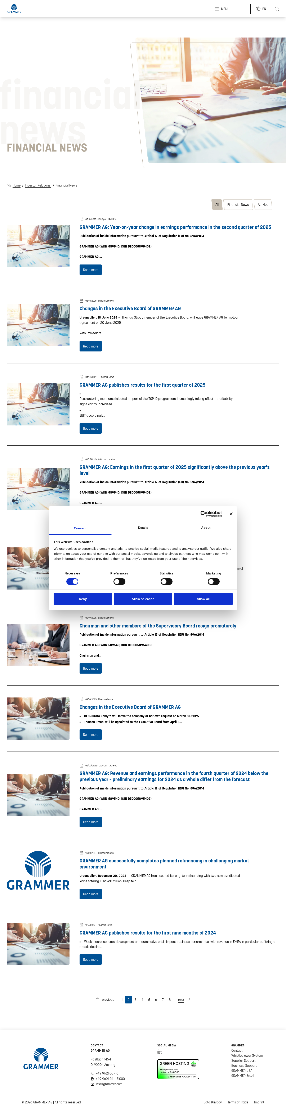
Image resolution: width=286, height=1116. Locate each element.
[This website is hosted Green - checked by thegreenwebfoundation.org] (178, 1069)
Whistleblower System (247, 1055)
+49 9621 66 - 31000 (110, 1079)
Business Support (244, 1065)
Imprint (259, 1102)
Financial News (238, 204)
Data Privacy (213, 1102)
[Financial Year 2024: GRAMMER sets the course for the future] (38, 568)
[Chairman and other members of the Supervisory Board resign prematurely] (38, 645)
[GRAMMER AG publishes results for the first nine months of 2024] (38, 944)
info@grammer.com (109, 1084)
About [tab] (205, 527)
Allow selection (143, 599)
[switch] (119, 581)
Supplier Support (243, 1060)
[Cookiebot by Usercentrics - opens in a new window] (203, 514)
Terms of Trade (238, 1102)
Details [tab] (143, 527)
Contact (236, 1050)
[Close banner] (231, 513)
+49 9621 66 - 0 (107, 1073)
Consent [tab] (80, 528)
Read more (90, 270)
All (217, 204)
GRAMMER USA (241, 1070)
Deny (82, 599)
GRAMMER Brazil (242, 1075)
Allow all (203, 599)
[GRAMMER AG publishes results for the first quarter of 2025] (38, 404)
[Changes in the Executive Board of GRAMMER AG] (38, 325)
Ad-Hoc (263, 204)
